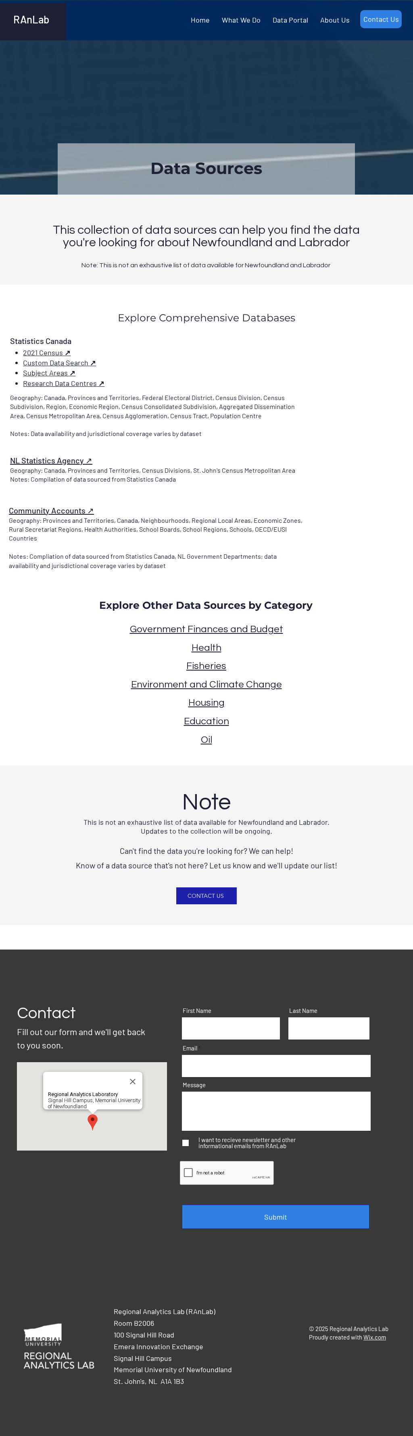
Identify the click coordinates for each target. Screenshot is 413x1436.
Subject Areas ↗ (49, 372)
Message (194, 1085)
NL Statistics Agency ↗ (51, 460)
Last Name (303, 1011)
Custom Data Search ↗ (59, 362)
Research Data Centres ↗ (63, 383)
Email (190, 1048)
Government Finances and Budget (206, 629)
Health (206, 648)
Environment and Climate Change (206, 684)
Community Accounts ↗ (51, 510)
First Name (197, 1011)
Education (206, 721)
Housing (206, 703)
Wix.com (374, 1337)
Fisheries (206, 666)
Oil (206, 740)
